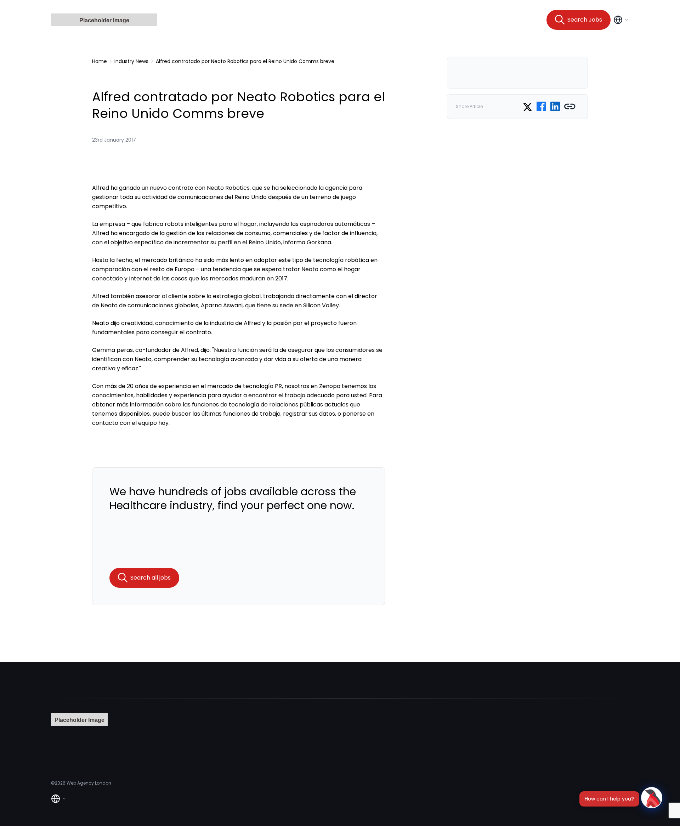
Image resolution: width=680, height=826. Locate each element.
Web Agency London (89, 783)
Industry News (131, 61)
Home (99, 61)
